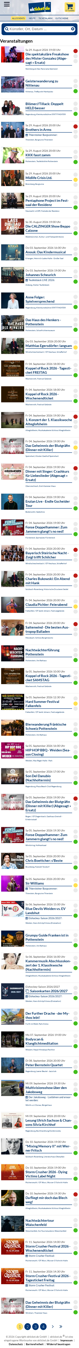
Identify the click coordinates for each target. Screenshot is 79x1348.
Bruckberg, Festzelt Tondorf (37, 867)
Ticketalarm (45, 18)
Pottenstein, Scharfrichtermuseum (40, 330)
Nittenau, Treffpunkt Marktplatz (39, 91)
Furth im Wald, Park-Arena (37, 1024)
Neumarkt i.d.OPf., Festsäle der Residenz (42, 211)
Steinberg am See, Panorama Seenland (42, 69)
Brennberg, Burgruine (35, 184)
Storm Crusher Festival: (41, 1255)
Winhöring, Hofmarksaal (36, 845)
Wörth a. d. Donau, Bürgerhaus (39, 1105)
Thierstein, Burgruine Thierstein (39, 140)
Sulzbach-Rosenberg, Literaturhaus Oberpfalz (45, 1156)
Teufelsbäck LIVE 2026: (42, 280)
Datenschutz (16, 1344)
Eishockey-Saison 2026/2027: (45, 918)
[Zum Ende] (61, 1326)
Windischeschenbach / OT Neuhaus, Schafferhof (46, 352)
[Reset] (72, 29)
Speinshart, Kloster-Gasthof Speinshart (42, 456)
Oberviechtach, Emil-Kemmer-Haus (41, 486)
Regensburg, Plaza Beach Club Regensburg (43, 786)
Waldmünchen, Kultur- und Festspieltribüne (45, 237)
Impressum (66, 1340)
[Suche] (7, 29)
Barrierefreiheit (35, 1344)
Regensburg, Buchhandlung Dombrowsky (43, 1131)
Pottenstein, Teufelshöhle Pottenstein (42, 161)
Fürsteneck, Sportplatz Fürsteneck (40, 537)
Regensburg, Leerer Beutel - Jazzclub (41, 1071)
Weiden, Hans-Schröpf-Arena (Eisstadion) (43, 923)
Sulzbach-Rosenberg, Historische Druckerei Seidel (47, 589)
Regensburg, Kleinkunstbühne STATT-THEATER (46, 114)
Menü (7, 4)
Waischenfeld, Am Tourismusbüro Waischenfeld (46, 1231)
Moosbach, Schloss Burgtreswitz (39, 638)
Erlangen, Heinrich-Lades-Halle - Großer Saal (44, 258)
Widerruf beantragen (58, 1344)
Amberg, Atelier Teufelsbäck (37, 285)
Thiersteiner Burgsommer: (43, 134)
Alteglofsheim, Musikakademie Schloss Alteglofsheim (48, 430)
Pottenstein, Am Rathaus (36, 660)
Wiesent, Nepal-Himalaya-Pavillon (40, 1049)
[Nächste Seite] (52, 1326)
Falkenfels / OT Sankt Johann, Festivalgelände (45, 611)
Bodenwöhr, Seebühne (35, 512)
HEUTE (32, 18)
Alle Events (18, 18)
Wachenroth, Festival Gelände (38, 379)
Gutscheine (61, 18)
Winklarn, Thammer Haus (36, 1313)
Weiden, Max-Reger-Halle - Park (39, 760)
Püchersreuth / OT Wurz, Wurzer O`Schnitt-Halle (47, 1182)
